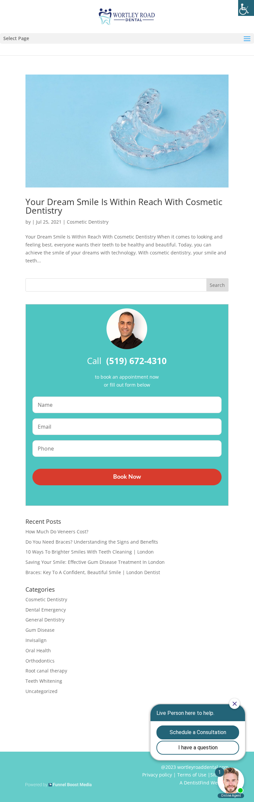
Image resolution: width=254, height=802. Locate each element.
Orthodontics (40, 661)
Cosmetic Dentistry (87, 222)
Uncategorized (41, 691)
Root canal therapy (46, 671)
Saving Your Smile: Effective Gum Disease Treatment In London (95, 562)
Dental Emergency (45, 610)
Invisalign (36, 640)
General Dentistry (44, 619)
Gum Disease (40, 630)
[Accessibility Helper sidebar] (246, 8)
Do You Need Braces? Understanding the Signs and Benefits (91, 542)
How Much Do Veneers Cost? (56, 531)
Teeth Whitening (43, 681)
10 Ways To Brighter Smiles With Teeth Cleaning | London (89, 552)
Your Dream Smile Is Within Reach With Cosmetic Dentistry (123, 206)
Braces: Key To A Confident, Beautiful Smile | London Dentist (92, 572)
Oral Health (38, 650)
